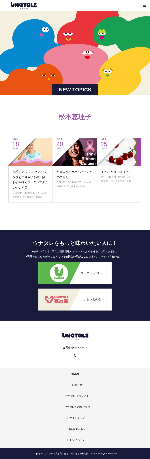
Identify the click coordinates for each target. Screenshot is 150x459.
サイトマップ (77, 417)
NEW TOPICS (77, 428)
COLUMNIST (30, 193)
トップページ (77, 439)
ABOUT (75, 373)
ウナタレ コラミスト (77, 395)
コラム (41, 193)
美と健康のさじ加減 (32, 197)
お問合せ (77, 384)
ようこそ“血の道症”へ (115, 171)
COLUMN (17, 193)
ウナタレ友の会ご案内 (77, 406)
